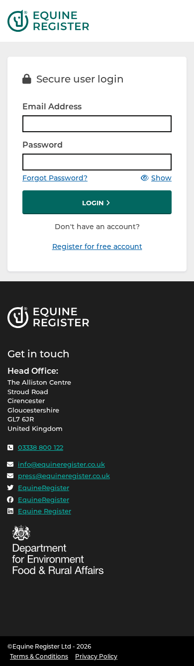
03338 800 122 (40, 447)
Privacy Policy (96, 656)
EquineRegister (43, 488)
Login (94, 203)
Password (42, 145)
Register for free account (97, 246)
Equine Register (44, 511)
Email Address (52, 106)
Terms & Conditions (39, 656)
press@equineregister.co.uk (64, 476)
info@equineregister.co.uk (61, 464)
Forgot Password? (55, 177)
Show (161, 177)
